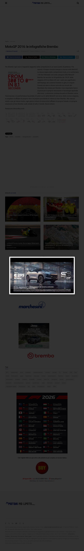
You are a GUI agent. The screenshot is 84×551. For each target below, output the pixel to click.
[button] (72, 259)
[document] (42, 275)
